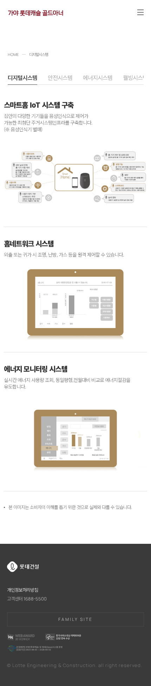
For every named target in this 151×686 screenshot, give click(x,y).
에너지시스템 (97, 78)
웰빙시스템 (135, 78)
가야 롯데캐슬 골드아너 (35, 12)
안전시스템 (60, 78)
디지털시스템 (22, 78)
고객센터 (27, 599)
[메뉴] (140, 12)
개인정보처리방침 (22, 590)
